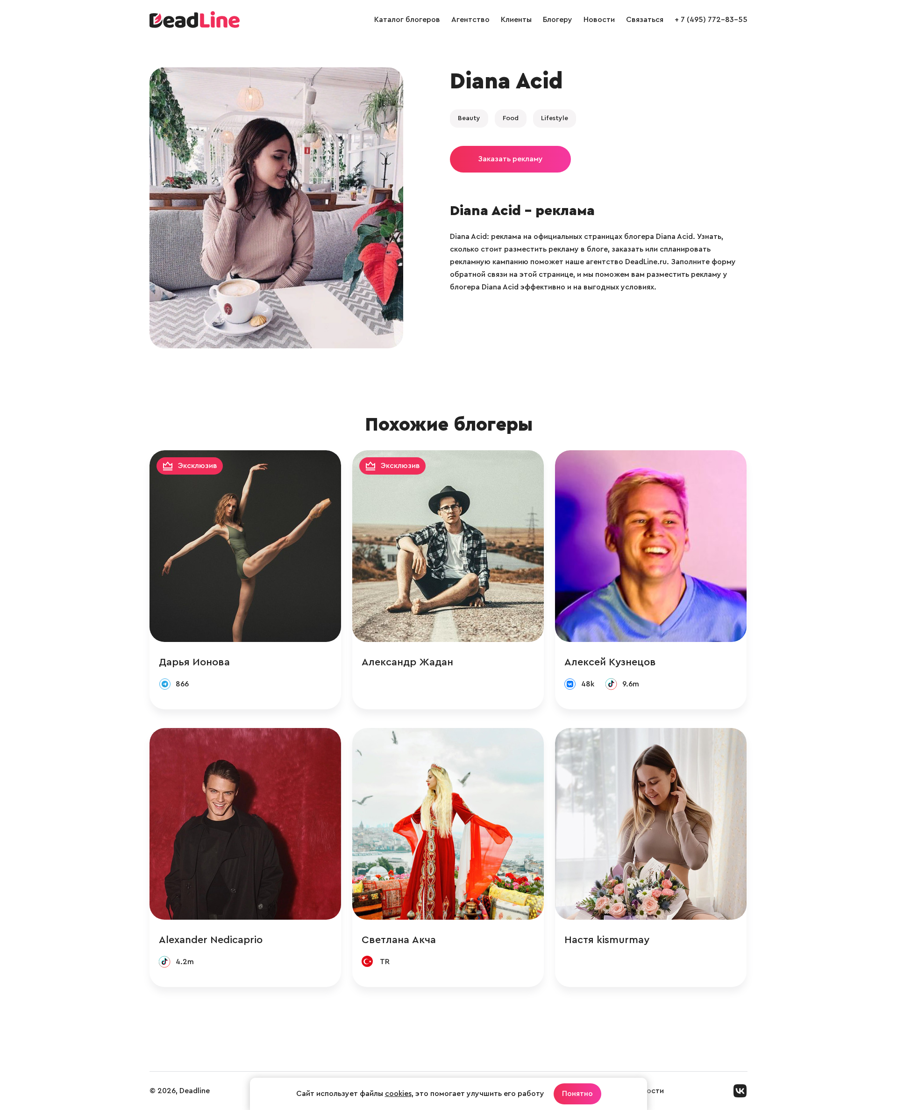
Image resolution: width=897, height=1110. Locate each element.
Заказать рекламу (510, 159)
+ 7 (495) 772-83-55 (711, 19)
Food (511, 118)
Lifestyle (554, 118)
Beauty (469, 118)
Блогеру (557, 19)
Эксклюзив (197, 465)
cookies (398, 1093)
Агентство (470, 19)
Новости (599, 19)
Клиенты (516, 19)
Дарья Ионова (194, 662)
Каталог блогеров (407, 19)
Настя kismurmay (606, 940)
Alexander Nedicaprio (211, 940)
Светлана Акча (399, 940)
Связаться (644, 19)
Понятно (577, 1093)
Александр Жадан (407, 662)
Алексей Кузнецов (610, 662)
